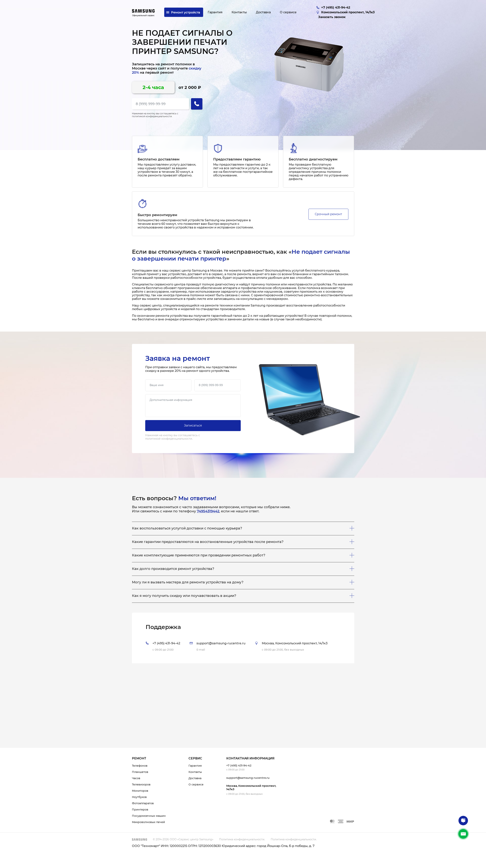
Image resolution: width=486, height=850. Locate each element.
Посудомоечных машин (149, 816)
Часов (136, 778)
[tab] (243, 638)
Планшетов (140, 772)
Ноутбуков (139, 797)
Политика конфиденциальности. (242, 839)
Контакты (195, 772)
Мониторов (140, 790)
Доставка (195, 778)
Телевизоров (141, 784)
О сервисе (196, 784)
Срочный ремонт (328, 214)
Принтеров (140, 809)
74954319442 (208, 511)
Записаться (193, 425)
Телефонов (140, 765)
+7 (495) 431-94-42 (238, 765)
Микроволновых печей (148, 822)
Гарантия (195, 765)
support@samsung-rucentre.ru (248, 778)
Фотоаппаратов (143, 803)
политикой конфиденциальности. (152, 116)
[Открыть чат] (463, 820)
